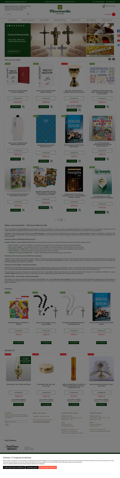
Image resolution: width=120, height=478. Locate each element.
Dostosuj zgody (32, 467)
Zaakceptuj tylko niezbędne (14, 467)
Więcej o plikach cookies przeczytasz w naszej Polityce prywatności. (24, 463)
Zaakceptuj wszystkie (48, 467)
